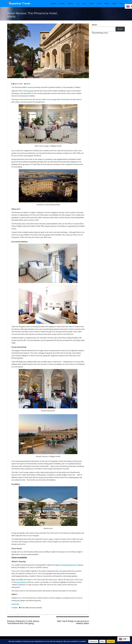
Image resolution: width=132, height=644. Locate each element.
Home (53, 3)
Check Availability (19, 558)
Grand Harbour (21, 582)
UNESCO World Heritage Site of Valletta (69, 565)
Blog (121, 3)
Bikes (107, 3)
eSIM (114, 3)
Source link (15, 604)
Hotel (23, 608)
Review (39, 608)
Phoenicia (29, 91)
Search (94, 25)
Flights (70, 3)
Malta (27, 608)
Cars (84, 3)
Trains (91, 3)
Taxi (78, 3)
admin (28, 84)
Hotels (61, 3)
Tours (99, 3)
